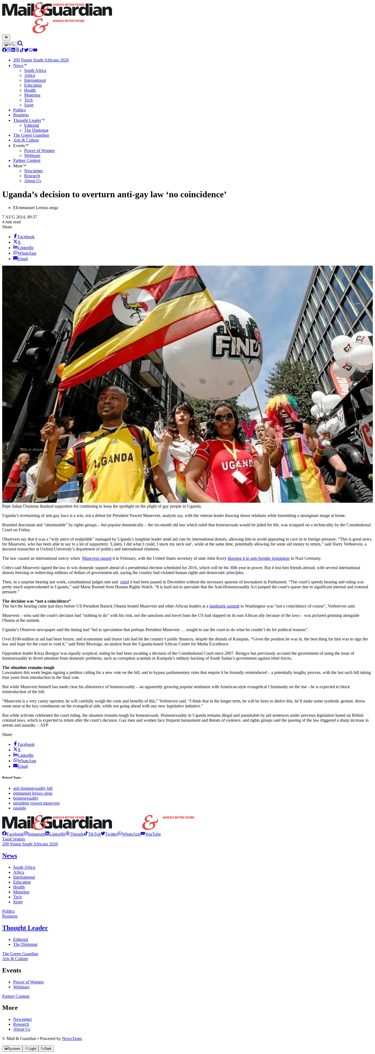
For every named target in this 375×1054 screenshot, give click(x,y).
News (9, 855)
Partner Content (15, 996)
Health (19, 887)
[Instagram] (9, 50)
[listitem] (13, 834)
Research (21, 1024)
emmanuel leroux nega (32, 793)
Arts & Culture (15, 958)
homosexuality (25, 798)
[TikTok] (22, 50)
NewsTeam (72, 1038)
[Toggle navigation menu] (6, 38)
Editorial (20, 939)
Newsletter (22, 1019)
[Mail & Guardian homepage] (187, 18)
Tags (6, 839)
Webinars (21, 987)
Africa (18, 872)
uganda (19, 808)
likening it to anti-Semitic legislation (259, 558)
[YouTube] (35, 50)
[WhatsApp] (31, 50)
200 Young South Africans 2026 (30, 844)
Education (22, 882)
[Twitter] (26, 50)
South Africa (24, 867)
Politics (8, 911)
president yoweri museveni (36, 803)
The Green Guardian (20, 953)
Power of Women (28, 982)
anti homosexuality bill (32, 788)
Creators (17, 839)
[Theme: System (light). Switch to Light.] (10, 45)
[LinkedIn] (13, 50)
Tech (17, 897)
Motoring (21, 892)
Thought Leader (25, 927)
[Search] (20, 44)
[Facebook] (4, 50)
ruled (124, 582)
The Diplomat (25, 944)
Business (10, 916)
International (24, 877)
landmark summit (224, 606)
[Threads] (17, 50)
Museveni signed (96, 558)
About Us (21, 1029)
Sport (18, 902)
